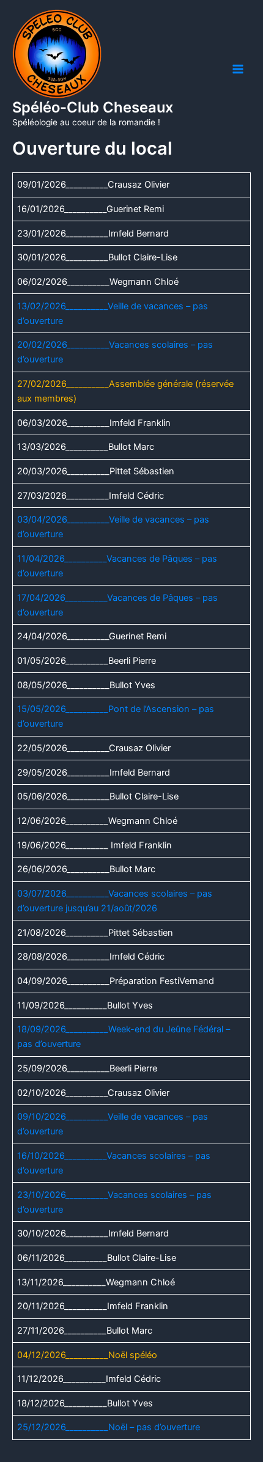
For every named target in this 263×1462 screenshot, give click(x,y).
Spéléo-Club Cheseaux (92, 107)
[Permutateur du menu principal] (238, 69)
